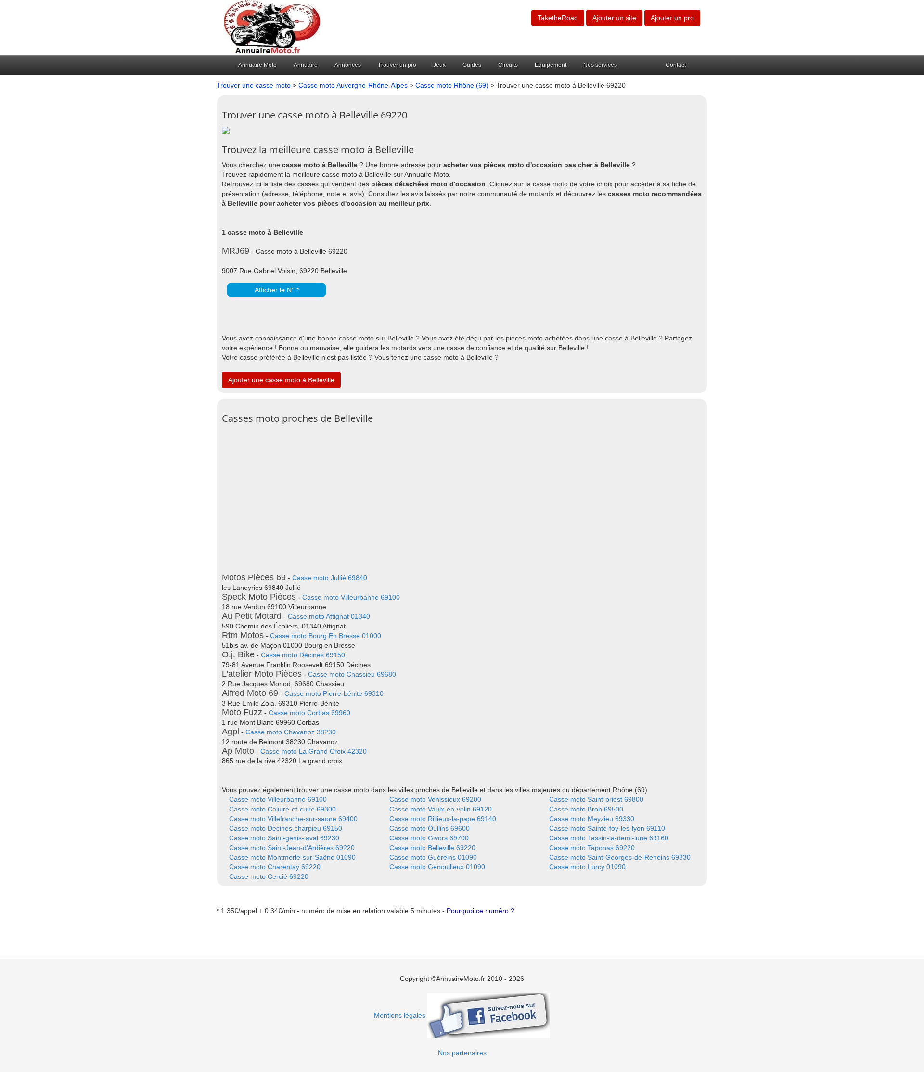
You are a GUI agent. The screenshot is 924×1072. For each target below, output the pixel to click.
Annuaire (306, 65)
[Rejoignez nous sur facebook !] (488, 1015)
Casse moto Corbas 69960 (309, 713)
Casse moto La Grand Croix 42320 (313, 751)
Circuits (508, 65)
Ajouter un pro (672, 18)
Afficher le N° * (277, 290)
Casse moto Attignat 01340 (329, 616)
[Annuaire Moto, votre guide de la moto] (272, 27)
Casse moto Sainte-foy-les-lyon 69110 (607, 828)
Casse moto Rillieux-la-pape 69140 (442, 819)
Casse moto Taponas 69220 (592, 847)
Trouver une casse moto (254, 85)
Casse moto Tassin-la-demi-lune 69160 (608, 838)
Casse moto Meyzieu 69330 (591, 819)
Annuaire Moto (257, 65)
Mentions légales (399, 1015)
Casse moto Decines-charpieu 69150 (285, 828)
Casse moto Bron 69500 (586, 809)
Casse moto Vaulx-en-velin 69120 (440, 809)
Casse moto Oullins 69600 (429, 828)
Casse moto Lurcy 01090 (587, 867)
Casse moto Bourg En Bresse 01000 (325, 636)
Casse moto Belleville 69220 (432, 847)
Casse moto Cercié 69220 (268, 876)
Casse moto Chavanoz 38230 (290, 732)
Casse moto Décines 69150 (303, 655)
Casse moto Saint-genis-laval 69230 (284, 838)
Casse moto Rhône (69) (451, 85)
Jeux (439, 65)
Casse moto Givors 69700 (429, 838)
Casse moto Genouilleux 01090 (437, 867)
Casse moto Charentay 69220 (275, 867)
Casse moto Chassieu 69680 (352, 674)
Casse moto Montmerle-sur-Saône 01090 (292, 857)
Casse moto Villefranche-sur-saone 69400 (293, 819)
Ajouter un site (614, 18)
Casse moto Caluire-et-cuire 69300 (282, 809)
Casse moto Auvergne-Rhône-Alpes (353, 85)
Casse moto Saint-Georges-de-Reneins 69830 (620, 857)
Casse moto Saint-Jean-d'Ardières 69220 (292, 847)
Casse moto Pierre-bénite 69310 (334, 693)
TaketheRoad (558, 18)
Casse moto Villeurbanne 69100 (351, 597)
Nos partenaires (462, 1053)
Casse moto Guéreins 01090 (433, 857)
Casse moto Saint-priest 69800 (596, 799)
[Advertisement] (462, 496)
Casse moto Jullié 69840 (329, 578)
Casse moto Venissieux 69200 (435, 799)
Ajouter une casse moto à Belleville (281, 380)
